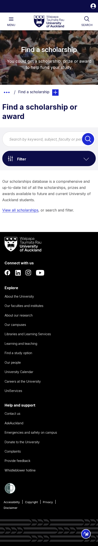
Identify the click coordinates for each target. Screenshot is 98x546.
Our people (13, 362)
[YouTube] (40, 273)
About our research (19, 315)
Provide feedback (17, 461)
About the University (19, 296)
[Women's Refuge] (10, 492)
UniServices (13, 391)
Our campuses (15, 325)
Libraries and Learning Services (28, 334)
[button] (93, 6)
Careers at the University (23, 381)
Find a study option (18, 353)
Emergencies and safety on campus (31, 432)
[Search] (88, 139)
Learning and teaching (21, 343)
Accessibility (12, 502)
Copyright (31, 502)
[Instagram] (28, 273)
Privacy (48, 502)
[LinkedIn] (18, 273)
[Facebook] (7, 273)
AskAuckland (14, 423)
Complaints (13, 451)
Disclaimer (11, 508)
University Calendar (19, 372)
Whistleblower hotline (20, 470)
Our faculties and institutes (24, 306)
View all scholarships (20, 210)
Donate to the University (22, 442)
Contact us (12, 413)
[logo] (49, 22)
